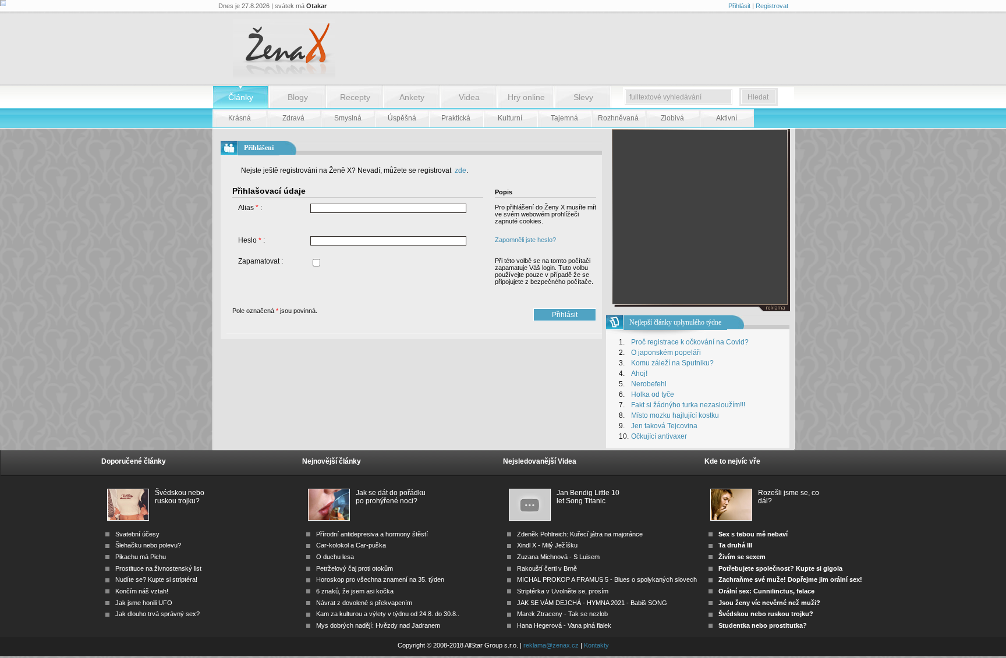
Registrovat (772, 5)
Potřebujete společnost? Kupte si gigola (780, 568)
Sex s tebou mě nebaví (753, 534)
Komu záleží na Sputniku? (672, 363)
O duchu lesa (335, 556)
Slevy (583, 97)
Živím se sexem (742, 556)
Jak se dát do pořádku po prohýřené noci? (391, 497)
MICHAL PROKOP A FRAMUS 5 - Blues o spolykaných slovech (607, 579)
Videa (469, 97)
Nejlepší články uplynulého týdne (675, 322)
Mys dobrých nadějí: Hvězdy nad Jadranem (378, 625)
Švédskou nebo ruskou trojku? (179, 497)
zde (459, 170)
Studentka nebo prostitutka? (762, 625)
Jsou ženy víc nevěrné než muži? (769, 602)
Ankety (411, 97)
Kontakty (596, 645)
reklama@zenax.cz (551, 645)
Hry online (526, 97)
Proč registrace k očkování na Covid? (690, 342)
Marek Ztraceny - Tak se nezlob (562, 613)
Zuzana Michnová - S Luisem (558, 556)
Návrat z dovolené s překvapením (364, 602)
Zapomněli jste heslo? (525, 239)
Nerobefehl (649, 384)
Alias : (250, 208)
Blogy (298, 97)
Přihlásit (739, 5)
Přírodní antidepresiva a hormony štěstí (372, 534)
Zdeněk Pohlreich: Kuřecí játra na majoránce (580, 534)
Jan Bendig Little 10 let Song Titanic (588, 497)
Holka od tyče (652, 394)
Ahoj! (639, 373)
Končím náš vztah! (141, 591)
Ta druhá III (735, 545)
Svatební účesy (137, 534)
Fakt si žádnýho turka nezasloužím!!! (688, 405)
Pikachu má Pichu (140, 556)
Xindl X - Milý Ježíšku (547, 545)
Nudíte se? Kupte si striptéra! (156, 579)
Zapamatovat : (260, 261)
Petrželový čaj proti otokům (354, 568)
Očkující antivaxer (659, 436)
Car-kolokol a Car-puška (351, 545)
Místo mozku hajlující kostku (675, 415)
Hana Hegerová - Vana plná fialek (564, 625)
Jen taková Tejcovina (664, 426)
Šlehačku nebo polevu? (148, 545)
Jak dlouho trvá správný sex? (157, 613)
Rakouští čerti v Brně (547, 568)
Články (240, 97)
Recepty (355, 97)
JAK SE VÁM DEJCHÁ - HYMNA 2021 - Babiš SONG (592, 602)
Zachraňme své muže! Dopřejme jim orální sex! (790, 579)
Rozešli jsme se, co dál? (788, 497)
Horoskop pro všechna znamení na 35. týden (380, 579)
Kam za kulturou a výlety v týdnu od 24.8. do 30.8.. (387, 613)
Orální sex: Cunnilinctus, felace (766, 591)
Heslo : (251, 240)
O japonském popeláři (666, 352)
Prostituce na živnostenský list (158, 568)
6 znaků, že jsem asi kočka (355, 591)
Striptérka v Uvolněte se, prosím (562, 591)
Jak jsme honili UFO (143, 602)
